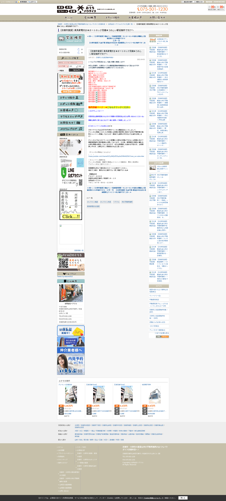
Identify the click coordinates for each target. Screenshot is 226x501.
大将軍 (109, 431)
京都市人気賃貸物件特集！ (105, 57)
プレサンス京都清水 (65, 384)
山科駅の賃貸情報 (65, 488)
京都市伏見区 (85, 425)
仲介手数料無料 (127, 202)
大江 (80, 431)
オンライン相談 (92, 202)
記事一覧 (116, 40)
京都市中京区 (117, 425)
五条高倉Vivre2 (91, 384)
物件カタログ (62, 463)
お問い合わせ (64, 491)
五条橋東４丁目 (82, 411)
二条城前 (111, 440)
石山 (96, 440)
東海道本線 (78, 434)
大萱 (76, 431)
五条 (100, 440)
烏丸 (80, 440)
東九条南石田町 (139, 431)
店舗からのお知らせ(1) (157, 322)
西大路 (86, 440)
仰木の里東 (123, 431)
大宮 (105, 440)
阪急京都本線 (114, 434)
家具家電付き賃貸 (93, 206)
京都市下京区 (100, 411)
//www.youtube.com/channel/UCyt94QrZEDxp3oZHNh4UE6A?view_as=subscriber (116, 156)
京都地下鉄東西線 (102, 434)
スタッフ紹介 (81, 447)
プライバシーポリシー (66, 453)
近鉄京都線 (140, 434)
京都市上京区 (137, 425)
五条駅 (94, 413)
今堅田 (115, 431)
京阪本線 (124, 434)
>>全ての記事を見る (162, 333)
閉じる (183, 498)
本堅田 (86, 431)
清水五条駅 (67, 413)
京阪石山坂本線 (156, 434)
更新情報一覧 (79, 250)
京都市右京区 (148, 425)
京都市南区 (127, 425)
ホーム (60, 447)
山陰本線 (131, 434)
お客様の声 (81, 450)
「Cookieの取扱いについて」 (152, 498)
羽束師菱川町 (100, 431)
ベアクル (116, 202)
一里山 (92, 431)
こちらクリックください (118, 107)
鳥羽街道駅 (151, 413)
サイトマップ (62, 459)
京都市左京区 (79, 427)
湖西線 (147, 434)
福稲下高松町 (165, 411)
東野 (91, 440)
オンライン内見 (105, 202)
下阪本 (130, 431)
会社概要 (61, 450)
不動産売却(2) (154, 299)
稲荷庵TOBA (146, 384)
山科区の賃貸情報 (65, 485)
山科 (76, 440)
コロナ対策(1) (154, 326)
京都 (122, 440)
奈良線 (77, 436)
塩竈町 (107, 411)
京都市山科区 (106, 425)
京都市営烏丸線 (89, 434)
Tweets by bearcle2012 (65, 276)
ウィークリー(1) (154, 296)
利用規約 (61, 456)
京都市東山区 (73, 411)
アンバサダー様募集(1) (157, 330)
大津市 (77, 425)
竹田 (117, 440)
